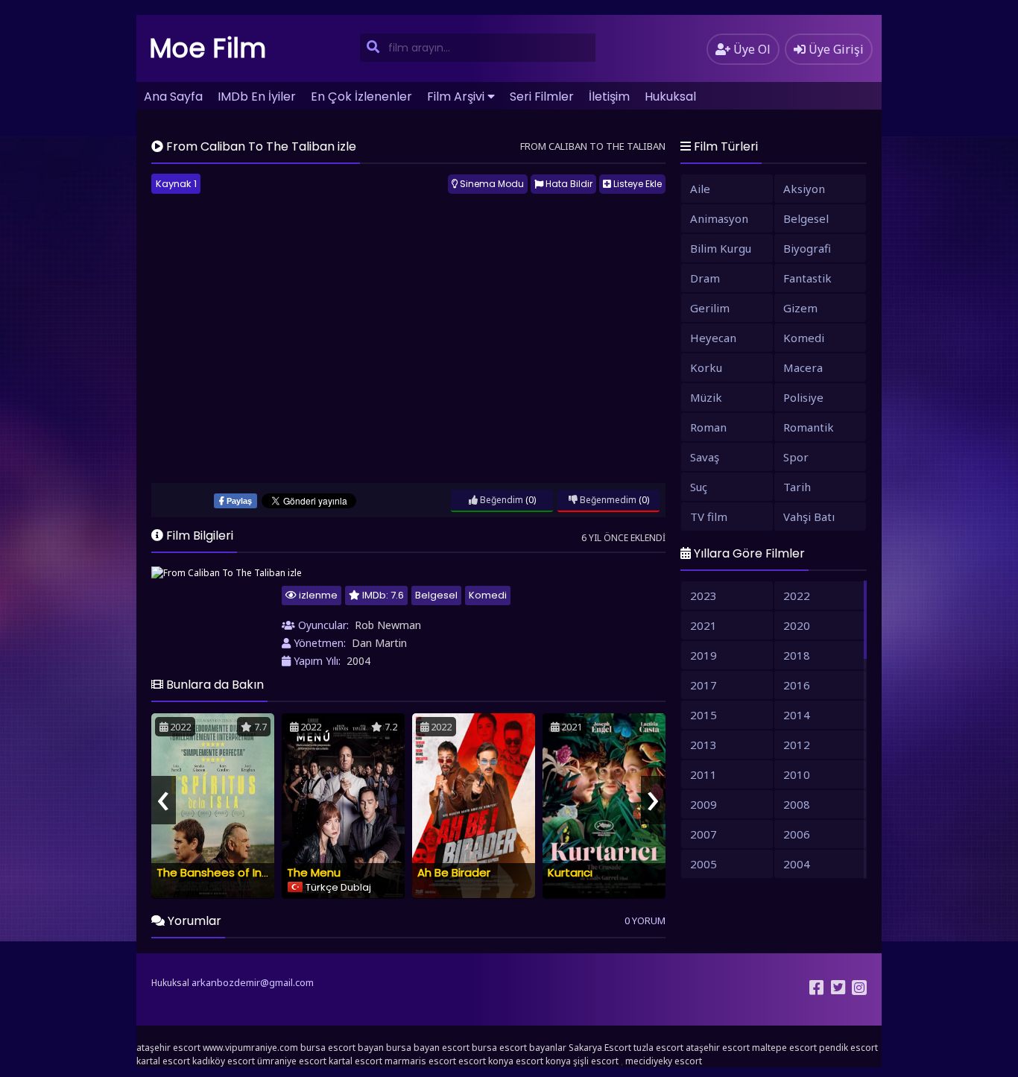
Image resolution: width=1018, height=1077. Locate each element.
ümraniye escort (291, 1061)
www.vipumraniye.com (250, 1047)
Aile (700, 188)
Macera (803, 367)
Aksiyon (804, 188)
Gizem (800, 307)
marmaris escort (420, 1061)
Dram (705, 278)
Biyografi (807, 248)
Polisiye (803, 397)
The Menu (314, 872)
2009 (703, 804)
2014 (796, 714)
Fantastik (807, 278)
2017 (703, 685)
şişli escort (596, 1061)
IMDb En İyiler (257, 96)
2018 (796, 655)
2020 (796, 625)
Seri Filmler (542, 96)
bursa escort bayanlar (519, 1047)
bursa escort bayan (342, 1047)
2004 (358, 661)
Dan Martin (379, 643)
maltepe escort (784, 1047)
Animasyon (719, 218)
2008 (796, 804)
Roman (708, 427)
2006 (796, 834)
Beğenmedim (607, 499)
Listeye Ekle (636, 183)
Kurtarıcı (570, 872)
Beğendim (500, 499)
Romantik (808, 427)
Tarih (797, 486)
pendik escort (848, 1047)
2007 (703, 834)
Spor (796, 456)
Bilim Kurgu (720, 248)
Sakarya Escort (600, 1047)
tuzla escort (658, 1047)
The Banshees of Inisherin (227, 872)
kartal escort (163, 1061)
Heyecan (713, 337)
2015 (703, 714)
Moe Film (208, 48)
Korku (706, 367)
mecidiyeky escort (663, 1061)
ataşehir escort (168, 1047)
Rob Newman (388, 625)
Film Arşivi (455, 96)
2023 (703, 595)
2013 (703, 744)
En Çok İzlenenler (361, 96)
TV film (708, 516)
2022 (796, 595)
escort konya (485, 1061)
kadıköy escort (223, 1061)
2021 (703, 625)
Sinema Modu (491, 183)
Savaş (704, 456)
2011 (703, 774)
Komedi (488, 595)
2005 (703, 863)
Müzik (706, 397)
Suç (698, 486)
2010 (796, 774)
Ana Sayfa (173, 96)
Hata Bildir (567, 183)
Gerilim (710, 307)
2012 (796, 744)
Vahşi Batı (809, 516)
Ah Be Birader (453, 872)
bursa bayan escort (428, 1047)
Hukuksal (670, 96)
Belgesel (436, 595)
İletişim (609, 96)
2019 (703, 655)
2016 (796, 685)
